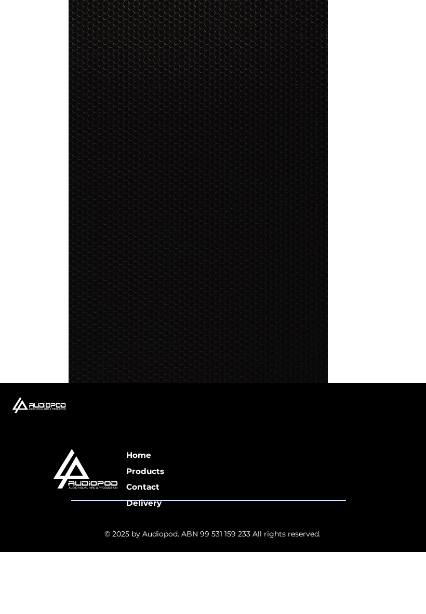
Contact (142, 487)
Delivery (144, 503)
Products (145, 471)
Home (138, 455)
